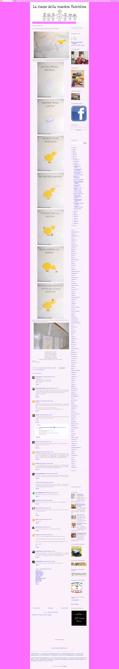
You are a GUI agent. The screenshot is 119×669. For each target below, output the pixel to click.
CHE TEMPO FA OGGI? (78, 174)
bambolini (73, 249)
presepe (72, 411)
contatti (47, 22)
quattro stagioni (74, 427)
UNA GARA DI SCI (80, 514)
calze (72, 275)
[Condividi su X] (61, 368)
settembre (76, 164)
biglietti (72, 257)
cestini (72, 287)
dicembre (76, 159)
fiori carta (73, 330)
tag (71, 457)
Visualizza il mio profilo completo (77, 45)
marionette (73, 372)
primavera (73, 415)
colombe (73, 295)
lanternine (73, 362)
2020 (74, 149)
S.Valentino (73, 439)
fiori (72, 328)
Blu (36, 527)
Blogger (64, 666)
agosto (75, 211)
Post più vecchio (64, 608)
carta (72, 281)
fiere (72, 324)
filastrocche (42, 369)
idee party (73, 354)
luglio (75, 212)
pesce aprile (73, 400)
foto (72, 334)
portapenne (73, 407)
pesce (72, 398)
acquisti (72, 234)
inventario (73, 358)
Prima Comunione (74, 413)
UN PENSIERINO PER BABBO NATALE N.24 (81, 534)
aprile (75, 218)
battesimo (73, 253)
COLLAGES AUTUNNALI (78, 179)
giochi (72, 346)
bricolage (73, 265)
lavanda (72, 366)
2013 (74, 156)
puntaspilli (73, 421)
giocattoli (73, 344)
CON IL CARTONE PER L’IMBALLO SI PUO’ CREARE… (78, 182)
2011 (74, 225)
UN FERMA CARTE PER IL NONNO (78, 204)
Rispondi (37, 384)
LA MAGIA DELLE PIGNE (77, 167)
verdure (72, 465)
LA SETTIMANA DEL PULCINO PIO (77, 170)
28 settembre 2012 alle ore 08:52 (45, 500)
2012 (74, 158)
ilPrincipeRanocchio (40, 492)
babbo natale (73, 245)
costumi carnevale (75, 307)
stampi (72, 453)
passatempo (73, 394)
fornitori (72, 332)
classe (37, 369)
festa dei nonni (74, 318)
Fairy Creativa (38, 376)
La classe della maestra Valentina (46, 427)
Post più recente (36, 608)
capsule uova (74, 277)
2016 (74, 151)
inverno (72, 360)
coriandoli (73, 303)
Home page (36, 22)
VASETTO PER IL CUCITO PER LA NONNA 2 (77, 196)
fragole (72, 336)
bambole (73, 247)
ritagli (72, 435)
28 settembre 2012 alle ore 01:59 (46, 463)
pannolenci (73, 390)
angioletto (73, 239)
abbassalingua (74, 232)
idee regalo (73, 356)
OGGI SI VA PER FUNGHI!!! (76, 186)
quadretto (73, 425)
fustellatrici (73, 338)
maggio (75, 216)
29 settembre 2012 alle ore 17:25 (46, 534)
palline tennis (73, 388)
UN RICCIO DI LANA (77, 191)
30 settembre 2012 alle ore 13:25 (48, 551)
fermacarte (73, 317)
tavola (72, 459)
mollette (72, 378)
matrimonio (73, 376)
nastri (72, 382)
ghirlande (73, 342)
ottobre (75, 163)
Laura (37, 441)
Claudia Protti (38, 551)
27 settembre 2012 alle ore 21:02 (51, 388)
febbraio (75, 221)
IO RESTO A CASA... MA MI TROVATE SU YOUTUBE (81, 505)
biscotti (72, 261)
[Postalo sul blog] (60, 368)
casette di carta (74, 285)
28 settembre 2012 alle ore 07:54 (51, 492)
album (72, 237)
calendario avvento (75, 271)
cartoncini (73, 283)
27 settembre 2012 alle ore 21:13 (46, 400)
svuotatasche (74, 455)
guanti (72, 350)
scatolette (73, 445)
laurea (72, 364)
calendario (73, 269)
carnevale (73, 279)
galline (72, 340)
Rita (36, 508)
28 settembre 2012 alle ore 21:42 (45, 519)
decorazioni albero (74, 311)
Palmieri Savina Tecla (40, 388)
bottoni (72, 263)
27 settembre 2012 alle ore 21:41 (45, 414)
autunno (72, 243)
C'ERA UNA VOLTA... (77, 208)
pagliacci (73, 386)
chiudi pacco (73, 289)
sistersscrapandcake (40, 473)
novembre (76, 161)
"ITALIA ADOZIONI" (75, 600)
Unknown (38, 400)
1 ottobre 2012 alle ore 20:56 (49, 561)
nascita (72, 380)
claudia (37, 414)
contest (72, 301)
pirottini (72, 404)
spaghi (72, 451)
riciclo (72, 433)
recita (72, 429)
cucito (72, 309)
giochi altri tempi (74, 348)
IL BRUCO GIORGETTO (78, 193)
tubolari (72, 461)
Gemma (37, 500)
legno (72, 368)
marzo (75, 219)
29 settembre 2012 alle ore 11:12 (43, 527)
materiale (73, 374)
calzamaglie (73, 273)
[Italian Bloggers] (75, 604)
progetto (72, 417)
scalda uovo (73, 443)
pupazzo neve (74, 423)
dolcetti (72, 313)
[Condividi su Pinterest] (64, 368)
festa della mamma (75, 322)
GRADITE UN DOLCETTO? (76, 177)
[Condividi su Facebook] (63, 368)
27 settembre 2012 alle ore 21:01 (48, 376)
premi (72, 409)
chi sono (42, 22)
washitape (73, 467)
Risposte (38, 424)
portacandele (73, 405)
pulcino (72, 419)
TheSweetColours (39, 561)
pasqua (72, 392)
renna (72, 431)
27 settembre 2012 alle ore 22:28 (45, 441)
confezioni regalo (74, 297)
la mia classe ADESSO (55, 22)
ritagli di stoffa (74, 437)
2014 (74, 154)
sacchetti (73, 441)
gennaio (75, 223)
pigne (72, 402)
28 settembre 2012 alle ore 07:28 (46, 482)
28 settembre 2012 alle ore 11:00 (44, 508)
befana (72, 255)
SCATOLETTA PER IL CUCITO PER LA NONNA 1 (77, 200)
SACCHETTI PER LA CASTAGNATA (77, 173)
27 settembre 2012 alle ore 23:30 (46, 451)
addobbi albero (74, 235)
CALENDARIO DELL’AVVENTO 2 (80, 495)
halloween (73, 352)
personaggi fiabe (74, 396)
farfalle (72, 315)
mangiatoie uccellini (75, 370)
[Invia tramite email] (59, 368)
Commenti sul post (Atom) (52, 612)
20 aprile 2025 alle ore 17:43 (45, 569)
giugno (75, 214)
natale (72, 384)
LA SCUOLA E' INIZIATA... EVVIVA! (78, 207)
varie (72, 463)
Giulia (37, 519)
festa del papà (74, 321)
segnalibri (73, 449)
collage (72, 293)
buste (72, 267)
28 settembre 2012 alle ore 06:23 (51, 473)
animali (72, 241)
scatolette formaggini (75, 447)
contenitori (73, 299)
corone (72, 305)
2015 (74, 152)
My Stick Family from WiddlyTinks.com (59, 648)
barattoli (72, 251)
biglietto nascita (74, 259)
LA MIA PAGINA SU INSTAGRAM (68, 22)
